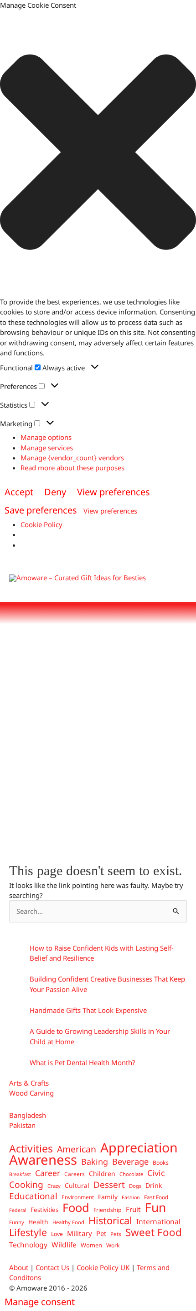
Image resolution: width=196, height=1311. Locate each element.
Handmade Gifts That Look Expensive (88, 1010)
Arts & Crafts (29, 1082)
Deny (55, 492)
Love (57, 1234)
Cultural (77, 1185)
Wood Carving (31, 1092)
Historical (110, 1221)
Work (113, 1245)
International (158, 1221)
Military (79, 1233)
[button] (98, 153)
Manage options (46, 437)
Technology (28, 1245)
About (18, 1267)
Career (47, 1173)
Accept (19, 492)
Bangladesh (27, 1115)
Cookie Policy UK (103, 1267)
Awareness (43, 1160)
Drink (153, 1185)
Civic (156, 1173)
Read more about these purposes (72, 467)
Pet (101, 1233)
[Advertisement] (98, 738)
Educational (33, 1196)
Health (38, 1221)
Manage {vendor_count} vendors (72, 457)
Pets (115, 1233)
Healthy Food (68, 1222)
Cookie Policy (41, 524)
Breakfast (20, 1174)
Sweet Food (153, 1232)
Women (91, 1245)
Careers (74, 1173)
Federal (17, 1210)
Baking (94, 1161)
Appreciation (139, 1147)
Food (75, 1207)
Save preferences (41, 510)
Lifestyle (28, 1232)
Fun (155, 1207)
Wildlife (64, 1245)
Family (108, 1196)
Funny (16, 1222)
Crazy (54, 1185)
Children (102, 1173)
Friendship (107, 1210)
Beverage (130, 1161)
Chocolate (131, 1174)
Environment (78, 1197)
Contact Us (52, 1267)
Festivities (44, 1210)
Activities (31, 1148)
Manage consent (40, 1302)
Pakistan (22, 1125)
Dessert (109, 1185)
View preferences (113, 492)
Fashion (131, 1197)
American (76, 1149)
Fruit (133, 1209)
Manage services (47, 447)
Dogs (135, 1185)
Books (161, 1162)
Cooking (26, 1185)
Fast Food (156, 1197)
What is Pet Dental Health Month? (82, 1062)
